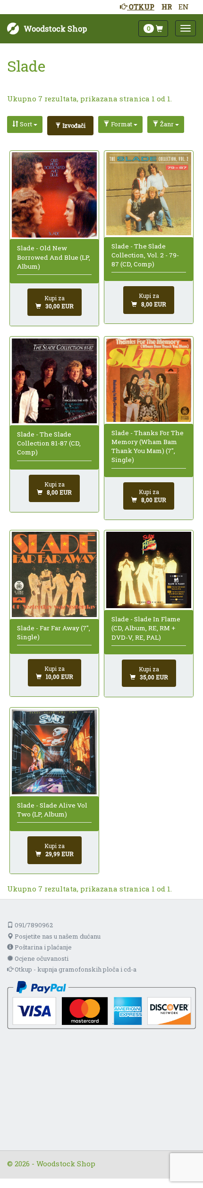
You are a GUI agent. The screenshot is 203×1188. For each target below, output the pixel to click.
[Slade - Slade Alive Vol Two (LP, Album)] (54, 752)
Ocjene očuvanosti (40, 958)
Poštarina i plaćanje (42, 947)
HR (166, 6)
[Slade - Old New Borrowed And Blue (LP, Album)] (54, 194)
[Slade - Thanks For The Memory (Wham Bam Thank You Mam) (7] (149, 380)
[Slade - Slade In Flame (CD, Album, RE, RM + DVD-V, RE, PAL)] (149, 570)
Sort (26, 124)
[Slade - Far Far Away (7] (54, 574)
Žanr (167, 124)
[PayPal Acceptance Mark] (101, 1004)
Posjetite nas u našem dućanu (57, 936)
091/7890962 (33, 925)
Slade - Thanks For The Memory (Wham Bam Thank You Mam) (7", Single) (147, 446)
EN (183, 6)
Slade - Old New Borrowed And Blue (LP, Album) (53, 257)
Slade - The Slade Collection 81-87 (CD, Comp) (49, 443)
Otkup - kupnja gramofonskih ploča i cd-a (74, 969)
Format (122, 124)
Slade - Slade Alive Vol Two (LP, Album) (52, 809)
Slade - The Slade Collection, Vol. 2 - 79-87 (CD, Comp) (145, 255)
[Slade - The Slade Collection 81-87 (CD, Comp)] (54, 381)
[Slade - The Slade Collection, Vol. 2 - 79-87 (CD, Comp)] (149, 193)
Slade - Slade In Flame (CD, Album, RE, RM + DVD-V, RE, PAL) (145, 628)
